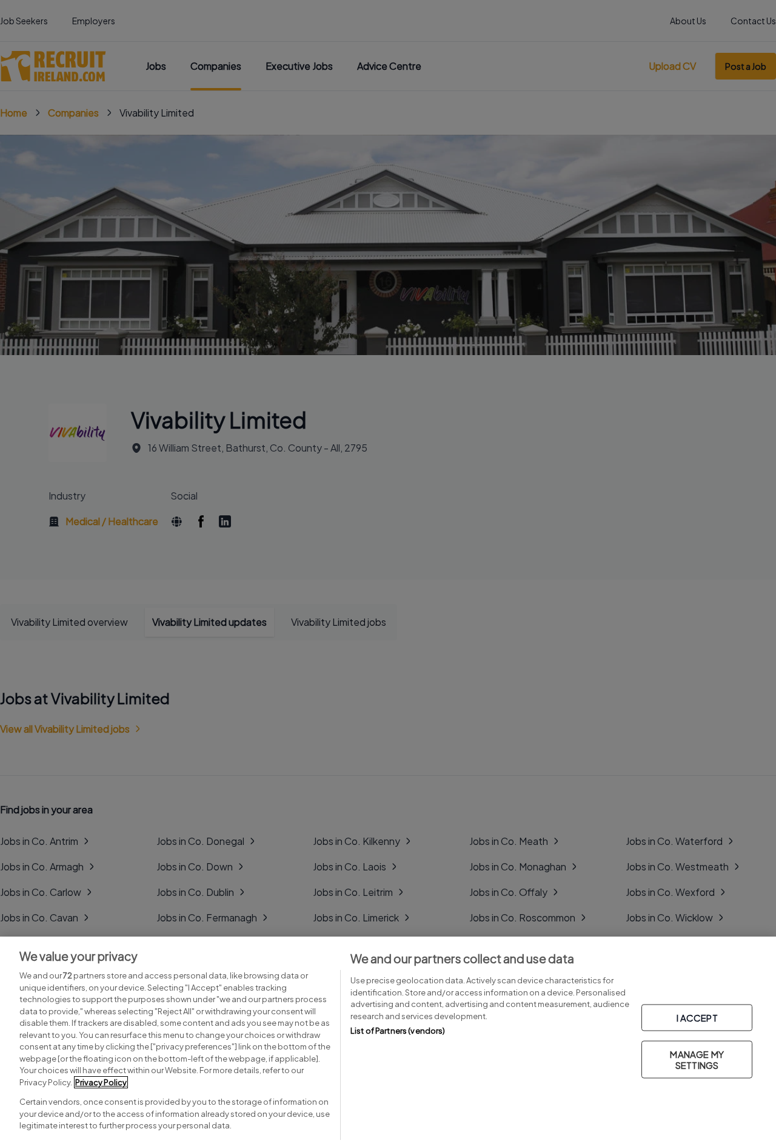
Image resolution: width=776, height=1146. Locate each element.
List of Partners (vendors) (397, 1031)
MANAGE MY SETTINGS (696, 1059)
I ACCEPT (697, 1017)
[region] (388, 1041)
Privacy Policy (101, 1082)
